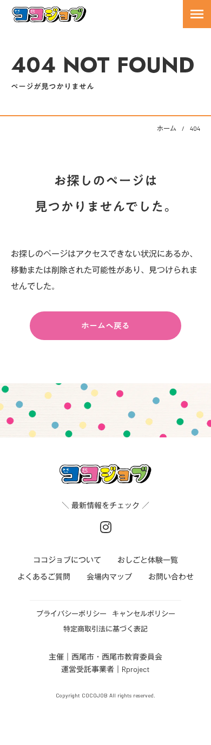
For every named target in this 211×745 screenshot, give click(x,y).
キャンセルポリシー (143, 613)
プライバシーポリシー (71, 613)
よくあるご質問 (43, 577)
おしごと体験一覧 (147, 560)
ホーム (166, 128)
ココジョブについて (67, 560)
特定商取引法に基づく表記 (105, 628)
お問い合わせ (171, 577)
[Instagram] (105, 527)
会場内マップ (109, 577)
